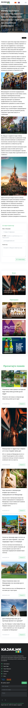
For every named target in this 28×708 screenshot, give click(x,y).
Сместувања (6, 664)
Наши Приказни (7, 668)
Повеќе (21, 404)
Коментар (4, 244)
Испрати (24, 682)
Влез (4, 676)
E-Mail (12, 236)
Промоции (5, 671)
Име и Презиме (6, 229)
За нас (5, 673)
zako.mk (6, 704)
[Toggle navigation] (25, 2)
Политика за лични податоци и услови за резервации (12, 703)
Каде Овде (6, 666)
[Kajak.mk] (5, 2)
